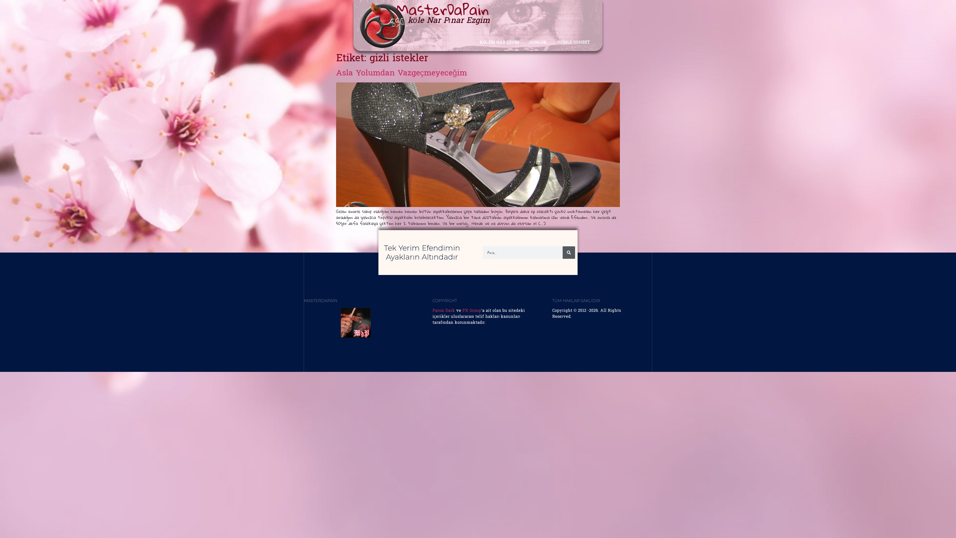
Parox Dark (443, 311)
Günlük (538, 42)
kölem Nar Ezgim (499, 42)
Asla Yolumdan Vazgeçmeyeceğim (401, 73)
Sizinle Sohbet (573, 42)
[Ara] (569, 252)
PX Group (471, 311)
